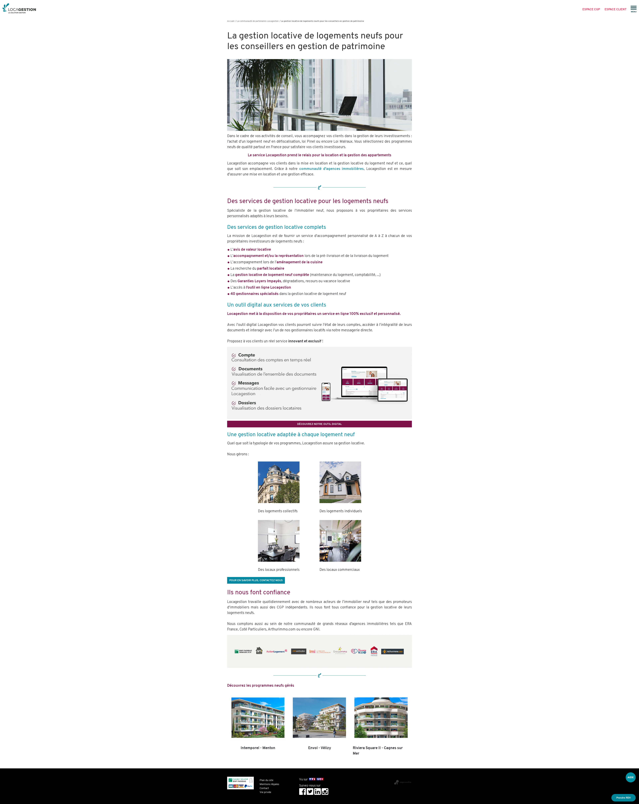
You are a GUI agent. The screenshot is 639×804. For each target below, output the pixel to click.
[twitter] (310, 791)
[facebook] (302, 791)
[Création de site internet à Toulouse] (375, 781)
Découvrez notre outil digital (319, 424)
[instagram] (325, 791)
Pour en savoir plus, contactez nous (256, 580)
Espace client (616, 9)
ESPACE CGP (591, 9)
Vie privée (265, 792)
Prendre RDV (623, 797)
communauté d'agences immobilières (331, 169)
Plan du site (266, 780)
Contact (264, 788)
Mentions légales (269, 784)
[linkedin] (317, 791)
